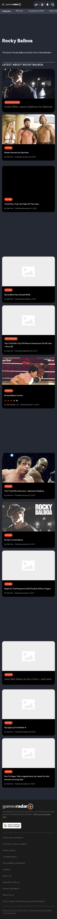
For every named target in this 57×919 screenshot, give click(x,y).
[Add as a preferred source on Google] (12, 825)
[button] (52, 4)
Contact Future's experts (15, 844)
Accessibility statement (14, 863)
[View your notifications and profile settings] (47, 4)
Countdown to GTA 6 (36, 11)
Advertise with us (11, 882)
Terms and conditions (13, 837)
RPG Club (19, 11)
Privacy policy (9, 850)
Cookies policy (10, 856)
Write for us (8, 895)
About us (7, 876)
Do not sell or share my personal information (24, 901)
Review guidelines (11, 888)
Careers (6, 869)
